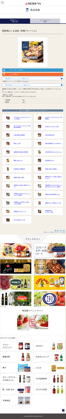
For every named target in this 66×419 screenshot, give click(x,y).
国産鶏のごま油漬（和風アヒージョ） (22, 186)
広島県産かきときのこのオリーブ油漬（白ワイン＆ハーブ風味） (53, 186)
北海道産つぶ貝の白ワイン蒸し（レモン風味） (21, 202)
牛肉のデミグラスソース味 (52, 126)
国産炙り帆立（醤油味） (51, 169)
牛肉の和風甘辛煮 (49, 135)
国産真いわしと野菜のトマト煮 (53, 203)
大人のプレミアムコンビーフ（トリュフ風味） (22, 118)
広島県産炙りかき (49, 160)
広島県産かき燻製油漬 (19, 169)
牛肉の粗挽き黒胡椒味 (19, 135)
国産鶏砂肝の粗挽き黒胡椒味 (21, 152)
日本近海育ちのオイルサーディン (53, 152)
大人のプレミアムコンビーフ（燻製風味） (53, 118)
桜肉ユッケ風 (17, 143)
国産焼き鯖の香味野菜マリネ (52, 194)
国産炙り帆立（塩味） (19, 177)
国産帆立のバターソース (20, 211)
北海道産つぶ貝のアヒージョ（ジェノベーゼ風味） (22, 194)
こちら (25, 81)
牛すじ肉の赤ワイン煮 (19, 219)
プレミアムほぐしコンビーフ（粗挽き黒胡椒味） (22, 126)
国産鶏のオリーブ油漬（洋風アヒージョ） (53, 177)
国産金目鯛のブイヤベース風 (49, 211)
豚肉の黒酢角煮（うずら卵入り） (53, 143)
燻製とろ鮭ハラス (18, 160)
